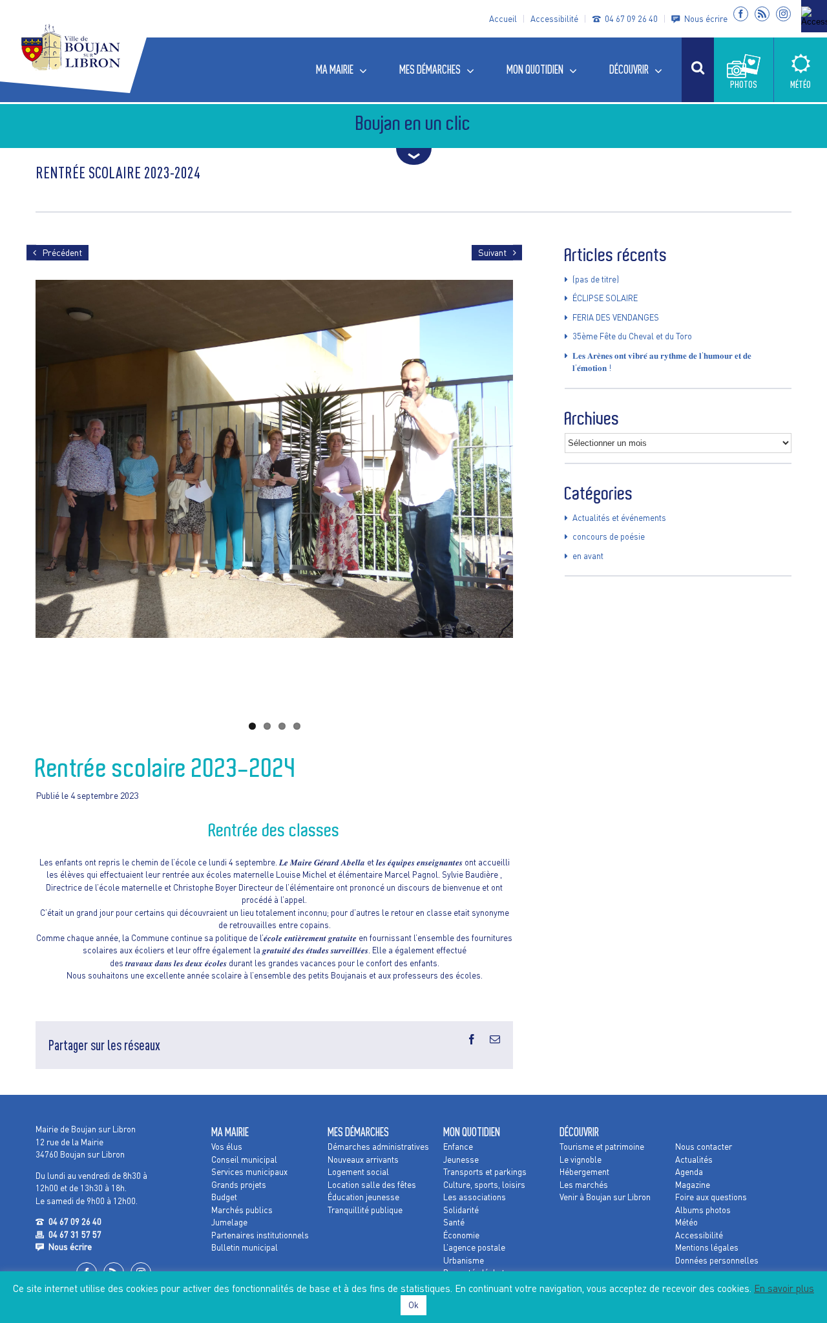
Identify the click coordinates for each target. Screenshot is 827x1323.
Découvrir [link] (579, 1132)
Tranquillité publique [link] (365, 1210)
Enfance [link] (458, 1146)
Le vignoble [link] (581, 1159)
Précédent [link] (62, 252)
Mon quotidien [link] (471, 1132)
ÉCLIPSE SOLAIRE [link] (605, 298)
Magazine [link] (692, 1185)
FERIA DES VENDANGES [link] (615, 317)
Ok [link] (413, 1305)
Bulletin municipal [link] (244, 1247)
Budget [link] (224, 1197)
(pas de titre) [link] (595, 279)
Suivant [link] (492, 252)
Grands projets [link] (238, 1185)
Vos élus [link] (226, 1146)
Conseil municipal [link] (244, 1159)
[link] (814, 16)
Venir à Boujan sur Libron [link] (605, 1197)
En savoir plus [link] (784, 1288)
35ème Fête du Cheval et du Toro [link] (632, 336)
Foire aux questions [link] (711, 1197)
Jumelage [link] (229, 1222)
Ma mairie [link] (230, 1132)
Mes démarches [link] (358, 1132)
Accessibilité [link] (554, 19)
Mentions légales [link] (706, 1247)
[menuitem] (348, 69)
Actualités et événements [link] (619, 518)
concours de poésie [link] (608, 536)
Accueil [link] (503, 19)
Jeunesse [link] (461, 1159)
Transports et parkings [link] (485, 1172)
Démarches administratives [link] (378, 1146)
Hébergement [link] (584, 1172)
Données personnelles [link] (717, 1260)
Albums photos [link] (703, 1210)
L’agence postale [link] (474, 1247)
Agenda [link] (689, 1172)
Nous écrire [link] (706, 19)
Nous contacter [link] (703, 1146)
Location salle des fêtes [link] (372, 1185)
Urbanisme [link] (463, 1260)
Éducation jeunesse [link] (363, 1197)
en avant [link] (587, 556)
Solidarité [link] (461, 1210)
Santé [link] (454, 1222)
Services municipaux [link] (249, 1172)
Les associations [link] (474, 1197)
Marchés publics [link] (242, 1210)
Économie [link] (461, 1235)
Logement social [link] (358, 1172)
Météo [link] (686, 1222)
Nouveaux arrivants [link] (363, 1159)
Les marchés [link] (584, 1185)
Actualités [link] (694, 1159)
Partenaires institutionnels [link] (260, 1235)
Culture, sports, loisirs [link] (484, 1185)
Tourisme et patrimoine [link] (602, 1146)
